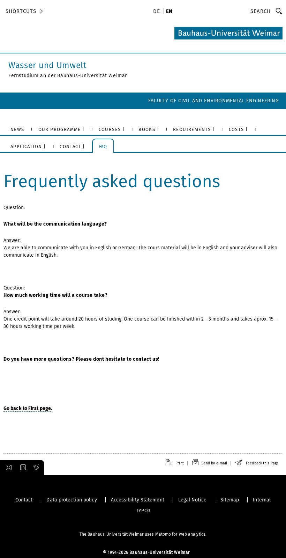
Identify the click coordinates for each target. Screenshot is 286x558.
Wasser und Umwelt (47, 65)
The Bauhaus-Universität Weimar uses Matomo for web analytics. (143, 534)
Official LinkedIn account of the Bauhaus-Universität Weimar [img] (22, 467)
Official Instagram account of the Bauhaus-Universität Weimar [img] (7, 467)
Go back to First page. (27, 408)
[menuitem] (157, 12)
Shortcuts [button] (21, 11)
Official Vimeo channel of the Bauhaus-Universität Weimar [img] (36, 467)
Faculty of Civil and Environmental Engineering (213, 101)
